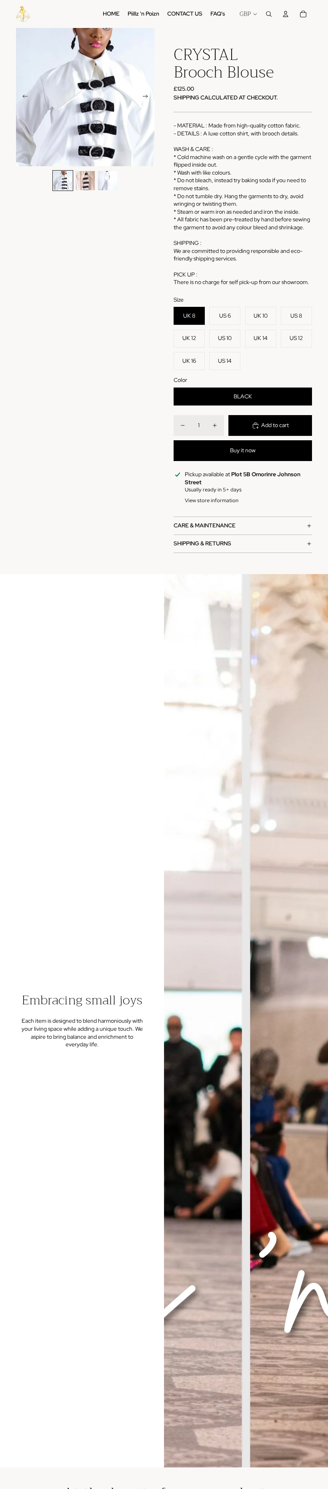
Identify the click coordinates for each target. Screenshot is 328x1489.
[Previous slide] (22, 97)
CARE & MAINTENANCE (205, 525)
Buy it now (243, 450)
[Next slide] (147, 97)
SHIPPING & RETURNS (202, 543)
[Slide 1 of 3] (62, 180)
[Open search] (269, 14)
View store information (211, 500)
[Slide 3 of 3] (107, 180)
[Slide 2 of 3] (85, 180)
